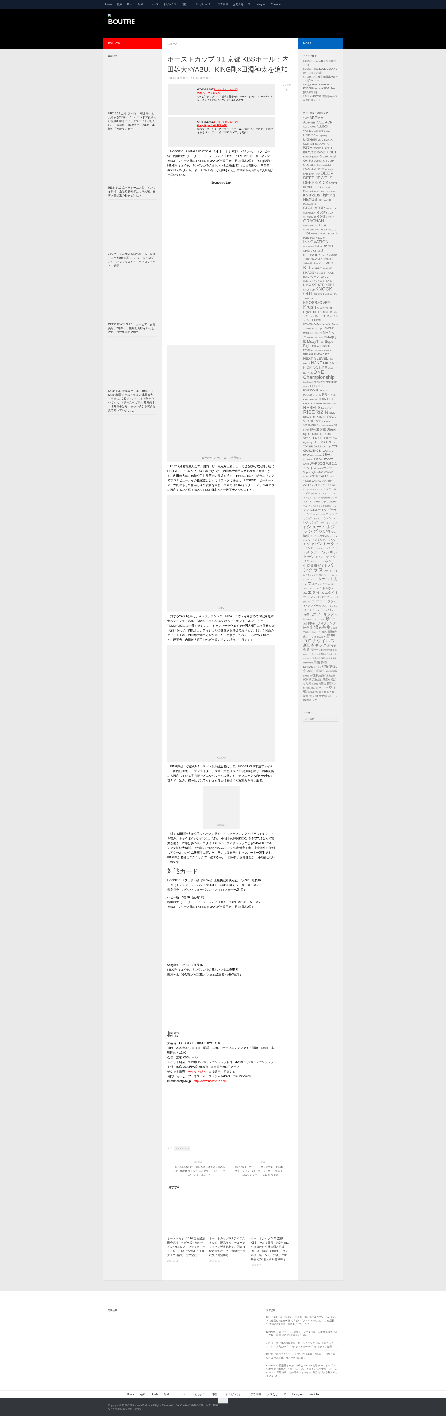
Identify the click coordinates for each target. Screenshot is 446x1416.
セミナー (320, 557)
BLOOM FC (322, 143)
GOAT (321, 216)
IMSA (312, 238)
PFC (313, 386)
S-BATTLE (309, 421)
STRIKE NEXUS (319, 434)
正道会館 (330, 675)
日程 (184, 4)
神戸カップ (322, 688)
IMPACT (323, 234)
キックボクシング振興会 (319, 506)
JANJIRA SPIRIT (329, 255)
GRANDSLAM (310, 225)
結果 (140, 4)
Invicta (318, 246)
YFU (331, 476)
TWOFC (326, 450)
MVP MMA (319, 350)
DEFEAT (333, 183)
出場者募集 (320, 627)
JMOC (328, 263)
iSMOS (306, 251)
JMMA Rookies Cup (313, 263)
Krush (309, 307)
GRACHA (330, 217)
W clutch (318, 468)
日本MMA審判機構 (326, 650)
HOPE (324, 230)
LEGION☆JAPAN (312, 324)
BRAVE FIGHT (325, 152)
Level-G (326, 324)
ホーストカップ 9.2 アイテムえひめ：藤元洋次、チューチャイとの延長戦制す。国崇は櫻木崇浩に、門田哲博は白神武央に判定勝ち (227, 1247)
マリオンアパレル (310, 588)
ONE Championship (319, 374)
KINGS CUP (309, 290)
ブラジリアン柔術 (315, 575)
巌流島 (332, 632)
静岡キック (310, 700)
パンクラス (318, 568)
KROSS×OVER (317, 302)
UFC (328, 454)
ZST (306, 485)
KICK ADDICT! (321, 273)
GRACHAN (313, 220)
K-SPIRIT (317, 268)
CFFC (326, 161)
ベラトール (329, 575)
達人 (312, 696)
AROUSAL (318, 131)
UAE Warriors (316, 455)
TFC (331, 438)
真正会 (322, 683)
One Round (308, 382)
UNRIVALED (320, 459)
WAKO (306, 464)
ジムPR (324, 531)
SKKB (306, 430)
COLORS (309, 165)
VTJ (330, 459)
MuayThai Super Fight (319, 343)
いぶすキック (317, 485)
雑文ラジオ (332, 696)
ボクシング (318, 584)
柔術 (316, 662)
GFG (317, 204)
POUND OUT (325, 391)
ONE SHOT (319, 382)
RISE (309, 412)
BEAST (328, 131)
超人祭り (332, 692)
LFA (332, 324)
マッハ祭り (330, 584)
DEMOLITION (311, 187)
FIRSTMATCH (324, 200)
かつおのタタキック (311, 489)
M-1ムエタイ (318, 328)
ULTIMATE (307, 460)
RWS (331, 417)
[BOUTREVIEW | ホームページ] (121, 22)
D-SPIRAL (329, 169)
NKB (327, 363)
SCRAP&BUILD (310, 425)
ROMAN (321, 417)
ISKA (330, 246)
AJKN (313, 126)
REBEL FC (308, 403)
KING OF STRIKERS (319, 285)
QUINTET (325, 399)
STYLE (306, 438)
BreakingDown (311, 156)
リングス (312, 610)
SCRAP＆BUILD (326, 425)
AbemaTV (311, 122)
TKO (335, 442)
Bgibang (323, 135)
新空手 (312, 649)
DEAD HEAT (314, 174)
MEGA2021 (312, 337)
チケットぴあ (197, 1071)
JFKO (306, 259)
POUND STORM (312, 394)
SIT (335, 425)
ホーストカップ (182, 1148)
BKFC (320, 140)
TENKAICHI (319, 438)
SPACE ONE (317, 429)
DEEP (327, 173)
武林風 (307, 679)
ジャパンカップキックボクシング (320, 539)
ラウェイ (319, 601)
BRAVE (308, 152)
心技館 (312, 637)
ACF (328, 122)
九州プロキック (322, 614)
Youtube (275, 4)
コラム (316, 518)
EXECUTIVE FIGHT (328, 191)
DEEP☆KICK (315, 182)
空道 (332, 688)
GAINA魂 (308, 204)
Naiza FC (328, 350)
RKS (332, 413)
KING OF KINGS (325, 281)
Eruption (307, 191)
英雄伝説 (314, 692)
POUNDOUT (310, 390)
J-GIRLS (316, 250)
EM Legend (325, 187)
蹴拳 (305, 696)
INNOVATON (308, 246)
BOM (308, 147)
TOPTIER (327, 446)
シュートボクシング (319, 529)
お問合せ (238, 4)
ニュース (153, 4)
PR (324, 394)
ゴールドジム (325, 522)
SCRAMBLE (327, 421)
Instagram (260, 4)
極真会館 (319, 675)
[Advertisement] (274, 23)
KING (314, 281)
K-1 (307, 267)
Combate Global (324, 165)
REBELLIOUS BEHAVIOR (325, 404)
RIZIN (322, 412)
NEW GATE (322, 354)
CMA (332, 161)
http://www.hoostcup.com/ (210, 1081)
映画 (323, 658)
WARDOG (317, 463)
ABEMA (316, 117)
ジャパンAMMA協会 (321, 536)
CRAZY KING (309, 169)
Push (130, 4)
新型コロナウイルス (319, 638)
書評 (328, 658)
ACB (322, 123)
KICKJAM (307, 281)
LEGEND (322, 312)
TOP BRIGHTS (312, 446)
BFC (317, 135)
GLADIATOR (314, 208)
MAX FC (318, 333)
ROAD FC (309, 417)
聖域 (306, 692)
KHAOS (308, 272)
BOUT (328, 148)
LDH (313, 312)
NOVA (330, 368)
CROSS (321, 169)
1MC (306, 118)
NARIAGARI (309, 354)
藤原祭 (322, 692)
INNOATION (321, 238)
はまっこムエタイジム (320, 493)
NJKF (316, 362)
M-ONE (329, 328)
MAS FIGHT (308, 333)
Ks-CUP (320, 308)
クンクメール (319, 514)
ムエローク (321, 597)
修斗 (330, 618)
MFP (321, 337)
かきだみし (331, 485)
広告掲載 (223, 4)
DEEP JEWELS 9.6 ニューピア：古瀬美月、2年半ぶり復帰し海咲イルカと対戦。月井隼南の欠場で (131, 328)
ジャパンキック (321, 543)
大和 (324, 631)
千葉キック (315, 632)
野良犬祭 (321, 696)
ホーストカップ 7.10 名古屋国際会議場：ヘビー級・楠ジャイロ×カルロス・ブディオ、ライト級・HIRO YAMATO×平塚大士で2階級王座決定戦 (186, 1247)
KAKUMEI (328, 268)
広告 (305, 636)
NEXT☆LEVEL (315, 358)
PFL (320, 386)
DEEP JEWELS (317, 178)
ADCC (306, 127)
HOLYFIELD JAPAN (311, 230)
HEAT (323, 225)
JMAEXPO (316, 259)
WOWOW (328, 472)
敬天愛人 (321, 637)
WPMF (306, 477)
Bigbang (310, 139)
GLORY (322, 212)
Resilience (327, 408)
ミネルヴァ (326, 588)
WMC (320, 472)
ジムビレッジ (202, 4)
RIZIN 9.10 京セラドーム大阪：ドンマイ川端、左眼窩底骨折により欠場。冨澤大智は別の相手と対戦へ (132, 191)
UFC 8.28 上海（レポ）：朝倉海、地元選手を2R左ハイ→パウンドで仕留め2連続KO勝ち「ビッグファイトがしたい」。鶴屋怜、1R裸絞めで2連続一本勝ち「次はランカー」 (132, 121)
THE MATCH (322, 442)
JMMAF (328, 259)
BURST (318, 160)
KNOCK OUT (317, 291)
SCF (318, 421)
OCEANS (308, 373)
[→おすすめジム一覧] (226, 89)
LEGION (316, 320)
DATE (306, 174)
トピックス (169, 4)
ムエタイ (312, 592)
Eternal (315, 191)
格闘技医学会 (316, 671)
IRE (325, 246)
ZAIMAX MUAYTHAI (322, 480)
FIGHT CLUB (311, 195)
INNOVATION (316, 241)
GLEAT (312, 212)
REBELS (312, 407)
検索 (119, 4)
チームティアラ (317, 561)
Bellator (309, 135)
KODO (319, 294)
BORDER (318, 148)
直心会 (315, 683)
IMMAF (315, 233)
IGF (308, 233)
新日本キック (315, 645)
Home (108, 4)
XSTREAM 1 (319, 476)
